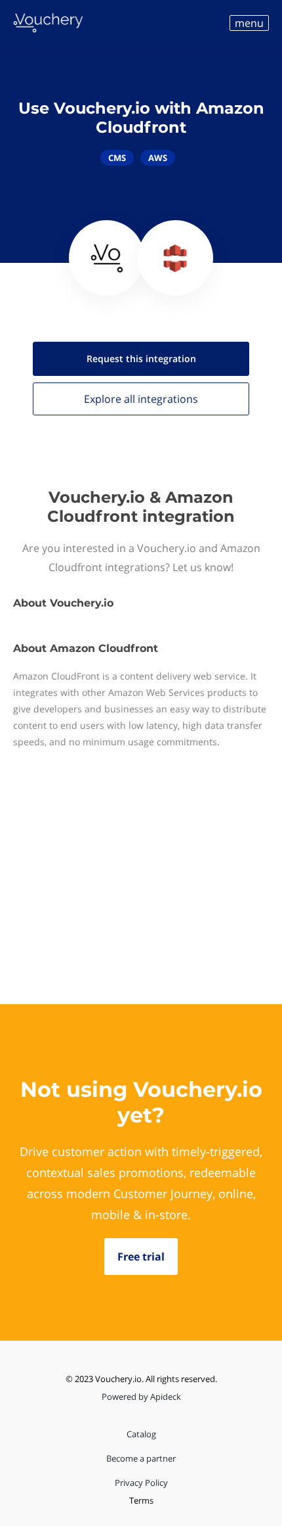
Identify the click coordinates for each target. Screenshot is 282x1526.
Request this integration (141, 358)
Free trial (141, 1256)
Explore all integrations (141, 399)
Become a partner (141, 1458)
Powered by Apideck (141, 1396)
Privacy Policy (141, 1483)
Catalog (141, 1434)
